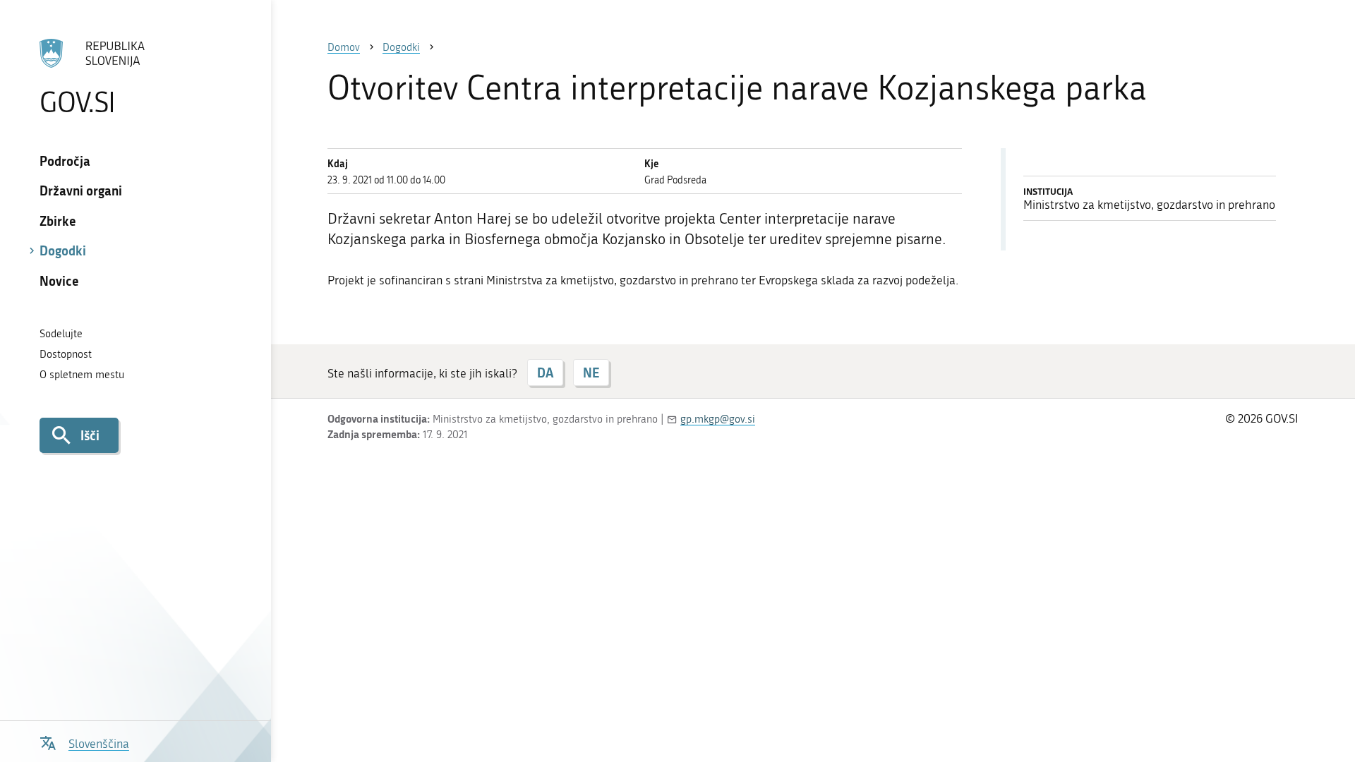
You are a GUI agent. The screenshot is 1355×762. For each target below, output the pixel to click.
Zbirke (58, 221)
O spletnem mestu (82, 374)
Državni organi (81, 190)
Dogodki (63, 250)
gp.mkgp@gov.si (717, 419)
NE (591, 372)
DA (545, 372)
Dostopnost (66, 354)
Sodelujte (61, 333)
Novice (59, 281)
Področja (65, 161)
